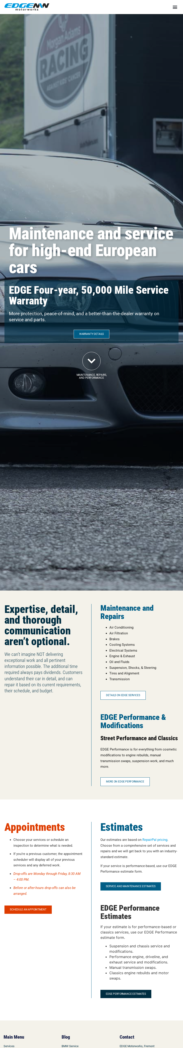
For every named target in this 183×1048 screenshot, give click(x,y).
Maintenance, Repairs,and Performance (92, 376)
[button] (175, 7)
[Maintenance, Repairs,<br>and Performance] (91, 361)
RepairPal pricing (154, 840)
